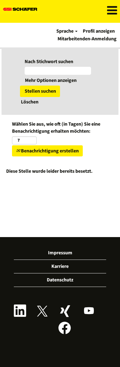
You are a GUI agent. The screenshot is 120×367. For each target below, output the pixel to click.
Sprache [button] (65, 31)
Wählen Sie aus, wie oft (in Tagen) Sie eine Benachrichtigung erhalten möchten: (56, 128)
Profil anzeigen (99, 31)
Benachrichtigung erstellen (49, 150)
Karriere (60, 266)
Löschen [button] (29, 102)
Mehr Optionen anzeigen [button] (51, 80)
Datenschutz (60, 279)
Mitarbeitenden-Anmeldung (87, 38)
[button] (100, 10)
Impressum (60, 252)
